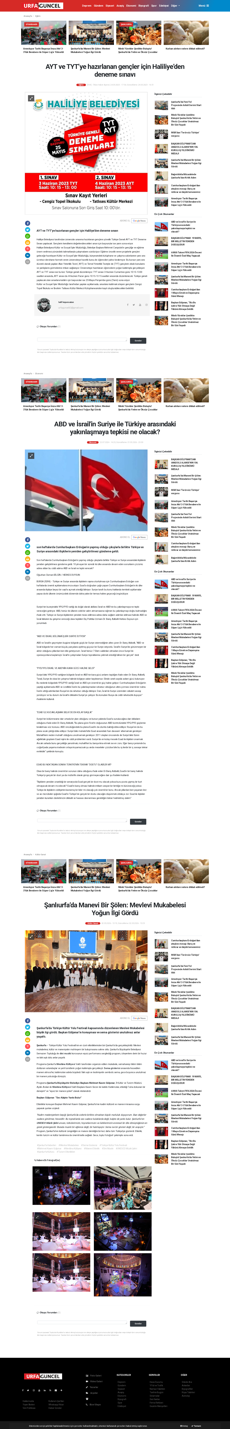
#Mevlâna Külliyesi (73, 1148)
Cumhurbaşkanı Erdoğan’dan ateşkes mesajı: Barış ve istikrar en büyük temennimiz (185, 188)
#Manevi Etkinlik (92, 1148)
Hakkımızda (28, 1401)
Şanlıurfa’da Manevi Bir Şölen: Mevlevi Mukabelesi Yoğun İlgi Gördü (186, 163)
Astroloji (186, 1396)
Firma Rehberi (156, 1402)
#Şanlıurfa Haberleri (46, 1145)
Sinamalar (155, 1396)
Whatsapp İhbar (56, 1404)
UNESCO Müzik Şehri (48, 1123)
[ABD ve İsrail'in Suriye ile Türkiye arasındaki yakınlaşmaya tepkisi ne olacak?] (86, 490)
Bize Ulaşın (95, 1404)
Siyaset (110, 5)
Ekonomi (131, 5)
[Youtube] (40, 1390)
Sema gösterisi (112, 1068)
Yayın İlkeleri (29, 1404)
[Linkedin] (46, 1390)
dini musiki (66, 1053)
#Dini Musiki (107, 1148)
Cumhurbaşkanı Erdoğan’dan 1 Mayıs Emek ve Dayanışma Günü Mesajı (185, 292)
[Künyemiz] (88, 1399)
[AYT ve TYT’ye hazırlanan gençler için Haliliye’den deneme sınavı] (86, 153)
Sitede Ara (187, 1382)
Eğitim (38, 16)
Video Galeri (96, 1381)
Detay (185, 1426)
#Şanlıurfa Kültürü (45, 1152)
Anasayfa (28, 16)
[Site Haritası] (57, 1390)
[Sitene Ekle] (63, 1390)
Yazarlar (93, 1387)
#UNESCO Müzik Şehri (126, 1148)
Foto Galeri (96, 1375)
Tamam (197, 1426)
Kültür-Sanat (40, 854)
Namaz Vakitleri (157, 1389)
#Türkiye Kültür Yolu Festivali (113, 1145)
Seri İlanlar (155, 1399)
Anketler (186, 1385)
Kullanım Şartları (56, 1401)
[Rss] (51, 1390)
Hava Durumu (156, 1382)
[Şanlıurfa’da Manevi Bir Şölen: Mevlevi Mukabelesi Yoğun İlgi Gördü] (86, 971)
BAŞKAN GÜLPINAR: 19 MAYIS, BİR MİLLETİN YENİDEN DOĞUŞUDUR (186, 241)
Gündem (98, 5)
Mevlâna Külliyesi (66, 1064)
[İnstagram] (35, 1390)
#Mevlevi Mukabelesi (69, 1145)
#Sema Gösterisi (89, 1145)
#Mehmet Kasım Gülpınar (49, 1148)
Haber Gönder (55, 1408)
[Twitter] (29, 1390)
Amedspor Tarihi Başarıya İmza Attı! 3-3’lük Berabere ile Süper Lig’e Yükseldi (186, 201)
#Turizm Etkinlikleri (66, 1152)
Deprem (86, 5)
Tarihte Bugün (156, 1392)
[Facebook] (24, 1390)
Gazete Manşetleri (158, 1406)
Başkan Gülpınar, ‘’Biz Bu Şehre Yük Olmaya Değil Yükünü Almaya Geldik (183, 305)
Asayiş (120, 5)
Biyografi (143, 5)
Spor (154, 5)
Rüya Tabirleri (188, 1392)
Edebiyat (164, 5)
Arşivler (94, 1393)
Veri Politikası (29, 1408)
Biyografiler (187, 1389)
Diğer (174, 5)
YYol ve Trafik (156, 1385)
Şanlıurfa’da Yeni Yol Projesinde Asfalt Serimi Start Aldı (186, 105)
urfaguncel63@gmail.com (70, 307)
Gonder (138, 340)
